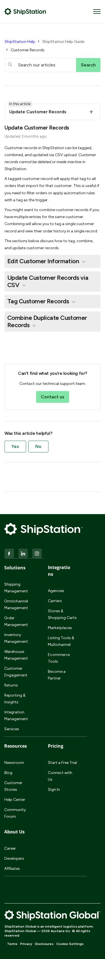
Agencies (56, 590)
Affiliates (12, 868)
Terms (12, 944)
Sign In (54, 789)
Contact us (52, 396)
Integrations (59, 570)
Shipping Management (16, 587)
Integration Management (16, 715)
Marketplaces (60, 627)
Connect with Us (60, 776)
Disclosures (44, 944)
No (38, 446)
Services (11, 729)
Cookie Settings (69, 944)
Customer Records (28, 50)
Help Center (14, 799)
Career (10, 848)
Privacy (26, 944)
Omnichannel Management (16, 604)
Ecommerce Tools (59, 658)
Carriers (55, 600)
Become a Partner (57, 675)
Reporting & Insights (14, 698)
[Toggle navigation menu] (97, 11)
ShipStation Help (19, 41)
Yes (15, 446)
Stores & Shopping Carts (62, 614)
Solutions (14, 568)
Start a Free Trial (62, 762)
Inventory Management (16, 638)
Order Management (16, 621)
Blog (8, 772)
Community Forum (15, 813)
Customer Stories (13, 786)
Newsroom (14, 762)
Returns (11, 685)
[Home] (25, 11)
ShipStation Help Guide (63, 41)
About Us (14, 832)
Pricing (55, 746)
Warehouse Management (16, 655)
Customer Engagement (15, 672)
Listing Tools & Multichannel (61, 641)
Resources (15, 746)
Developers (14, 858)
